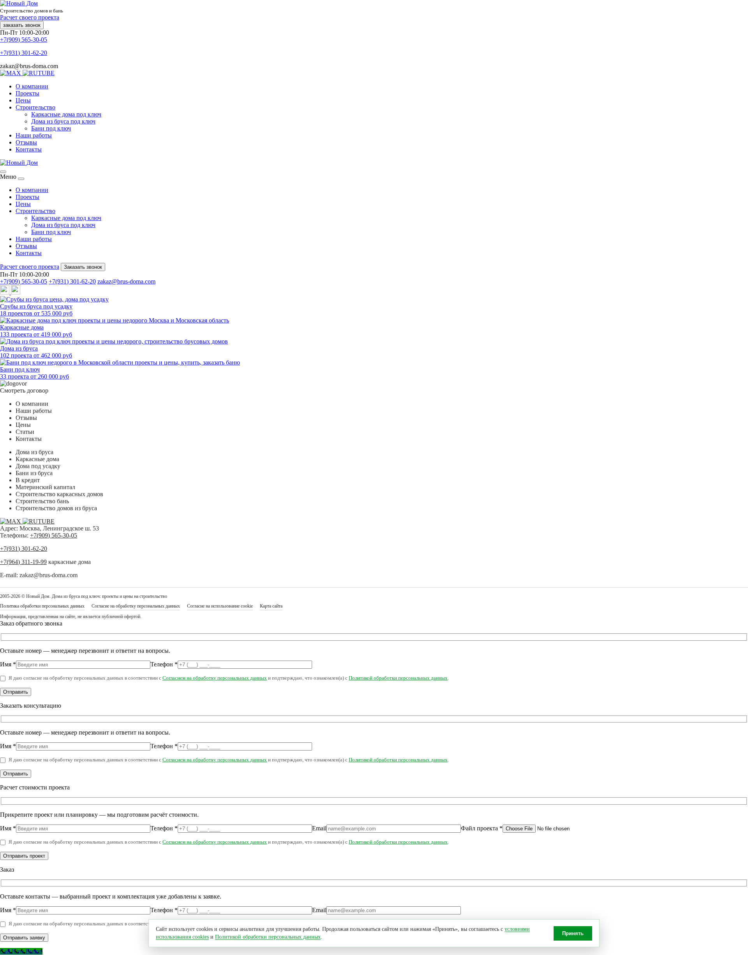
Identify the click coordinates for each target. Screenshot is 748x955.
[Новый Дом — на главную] (19, 162)
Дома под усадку (38, 466)
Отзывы (26, 142)
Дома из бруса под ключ (63, 121)
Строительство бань (42, 501)
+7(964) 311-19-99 (23, 562)
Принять (573, 933)
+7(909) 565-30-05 (23, 39)
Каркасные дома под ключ (66, 114)
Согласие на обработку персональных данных (136, 606)
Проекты (27, 93)
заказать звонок (22, 25)
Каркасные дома (37, 459)
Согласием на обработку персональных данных (214, 678)
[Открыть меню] (3, 172)
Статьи (25, 431)
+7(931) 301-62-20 (23, 52)
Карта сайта (271, 606)
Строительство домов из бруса (56, 508)
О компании (32, 86)
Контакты (29, 149)
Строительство (35, 107)
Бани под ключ (51, 128)
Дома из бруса (34, 452)
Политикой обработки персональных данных (398, 678)
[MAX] (11, 73)
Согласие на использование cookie (220, 606)
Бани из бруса (34, 473)
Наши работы (34, 135)
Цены (23, 100)
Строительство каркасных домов (59, 494)
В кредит (28, 480)
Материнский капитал (45, 487)
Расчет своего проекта (29, 17)
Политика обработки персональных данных (42, 606)
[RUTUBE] (39, 73)
